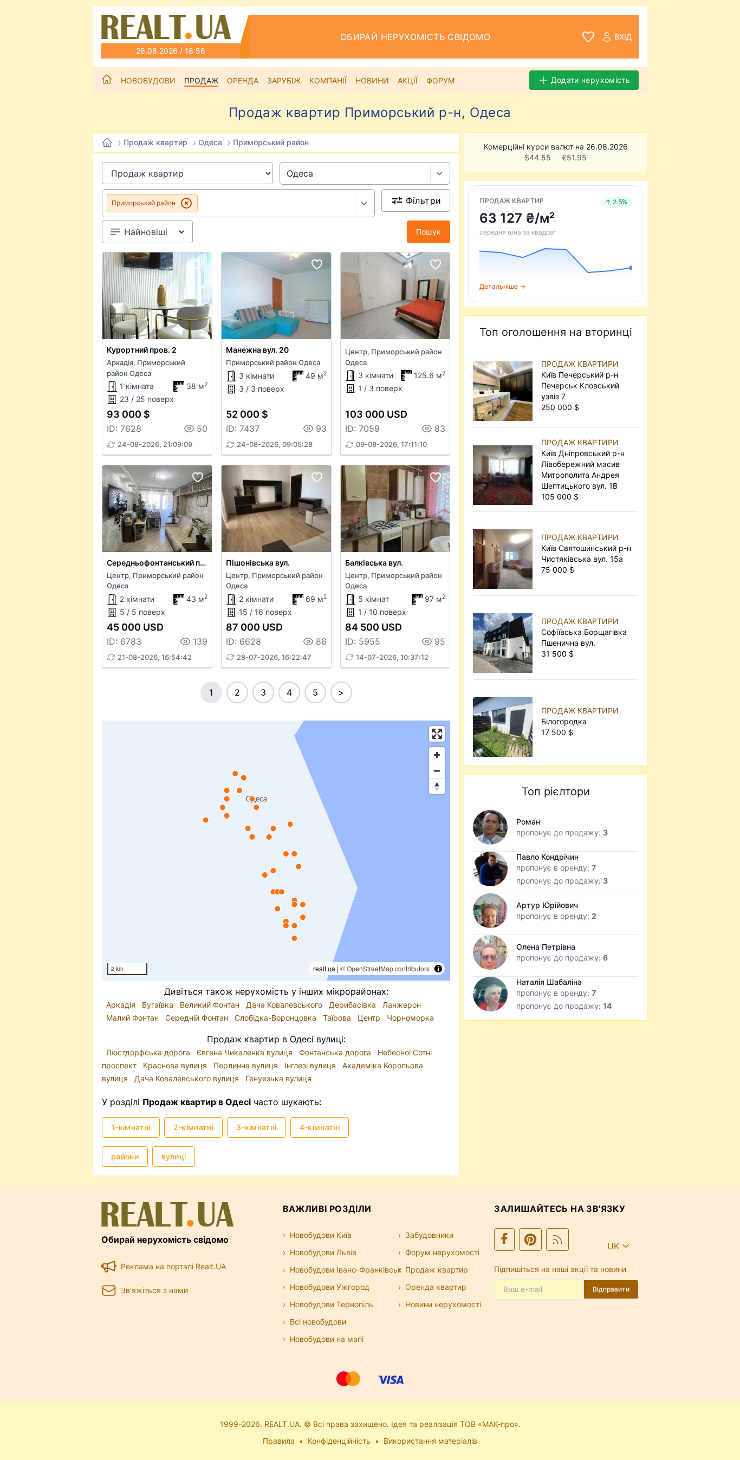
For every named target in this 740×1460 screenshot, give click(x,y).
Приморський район (271, 142)
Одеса (210, 142)
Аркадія (122, 1004)
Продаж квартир (155, 142)
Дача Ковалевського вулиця (187, 1078)
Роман (528, 821)
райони (125, 1156)
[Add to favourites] (197, 264)
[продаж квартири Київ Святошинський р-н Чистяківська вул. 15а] (505, 553)
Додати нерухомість (590, 80)
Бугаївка (159, 1004)
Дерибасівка (353, 1004)
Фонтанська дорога (336, 1052)
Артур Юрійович (547, 905)
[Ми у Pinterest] (530, 1239)
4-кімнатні (320, 1127)
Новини (372, 80)
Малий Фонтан (133, 1017)
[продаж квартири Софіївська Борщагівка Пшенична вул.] (505, 637)
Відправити (611, 1289)
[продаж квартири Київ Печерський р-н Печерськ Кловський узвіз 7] (505, 386)
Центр (370, 1017)
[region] (276, 851)
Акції (408, 80)
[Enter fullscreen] (437, 734)
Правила (279, 1440)
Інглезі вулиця (311, 1065)
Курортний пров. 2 (142, 349)
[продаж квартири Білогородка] (505, 721)
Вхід (623, 36)
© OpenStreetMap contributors (385, 968)
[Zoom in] (437, 755)
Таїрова (338, 1017)
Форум (440, 80)
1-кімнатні (131, 1127)
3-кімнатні (256, 1127)
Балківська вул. (374, 562)
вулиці (173, 1156)
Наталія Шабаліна (549, 982)
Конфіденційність (339, 1440)
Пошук (429, 231)
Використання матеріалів (430, 1440)
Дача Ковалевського (285, 1004)
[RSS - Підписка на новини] (557, 1239)
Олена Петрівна (545, 946)
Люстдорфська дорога (149, 1052)
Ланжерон (401, 1004)
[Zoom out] (437, 770)
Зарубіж (284, 80)
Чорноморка (410, 1017)
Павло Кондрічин (547, 856)
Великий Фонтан (211, 1004)
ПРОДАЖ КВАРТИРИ (580, 363)
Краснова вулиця (176, 1065)
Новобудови (148, 80)
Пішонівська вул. (258, 562)
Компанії (328, 80)
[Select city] (440, 173)
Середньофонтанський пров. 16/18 (172, 562)
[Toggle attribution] (438, 968)
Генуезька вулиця (278, 1078)
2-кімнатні (193, 1127)
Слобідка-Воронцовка (277, 1017)
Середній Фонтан (197, 1017)
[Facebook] (504, 1239)
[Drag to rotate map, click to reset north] (437, 786)
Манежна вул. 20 (257, 349)
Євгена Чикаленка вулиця (246, 1052)
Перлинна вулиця (246, 1065)
